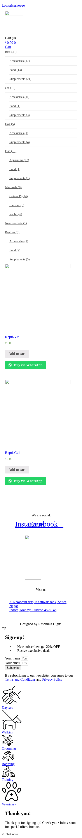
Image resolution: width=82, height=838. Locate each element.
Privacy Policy (52, 679)
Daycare (7, 707)
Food (15, 70)
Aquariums (19, 160)
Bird (11, 51)
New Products (16, 223)
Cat (10, 88)
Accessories (19, 61)
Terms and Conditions (20, 679)
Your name (13, 658)
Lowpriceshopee (13, 5)
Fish (10, 151)
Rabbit (15, 214)
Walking (7, 732)
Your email (13, 663)
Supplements (20, 79)
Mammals (13, 187)
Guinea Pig (18, 196)
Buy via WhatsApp (27, 365)
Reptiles (12, 232)
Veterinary (9, 804)
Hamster (16, 205)
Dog (10, 124)
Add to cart (17, 353)
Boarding (8, 764)
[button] (10, 834)
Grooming (9, 748)
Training (7, 779)
